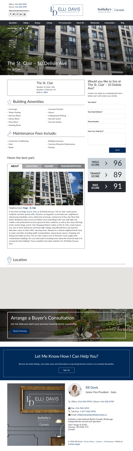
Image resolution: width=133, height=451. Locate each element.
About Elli (80, 23)
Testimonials (94, 23)
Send (117, 150)
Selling (26, 23)
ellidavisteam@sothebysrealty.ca (19, 11)
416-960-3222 (82, 408)
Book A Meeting (20, 331)
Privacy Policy (89, 441)
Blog (122, 23)
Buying (37, 23)
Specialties (13, 23)
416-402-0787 (21, 7)
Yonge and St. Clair (28, 212)
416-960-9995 (21, 4)
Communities (110, 23)
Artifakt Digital (74, 444)
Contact (99, 441)
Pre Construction (65, 23)
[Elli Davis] (66, 10)
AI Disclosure (109, 441)
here (11, 244)
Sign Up (66, 370)
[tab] (14, 166)
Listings (49, 23)
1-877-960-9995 (88, 412)
